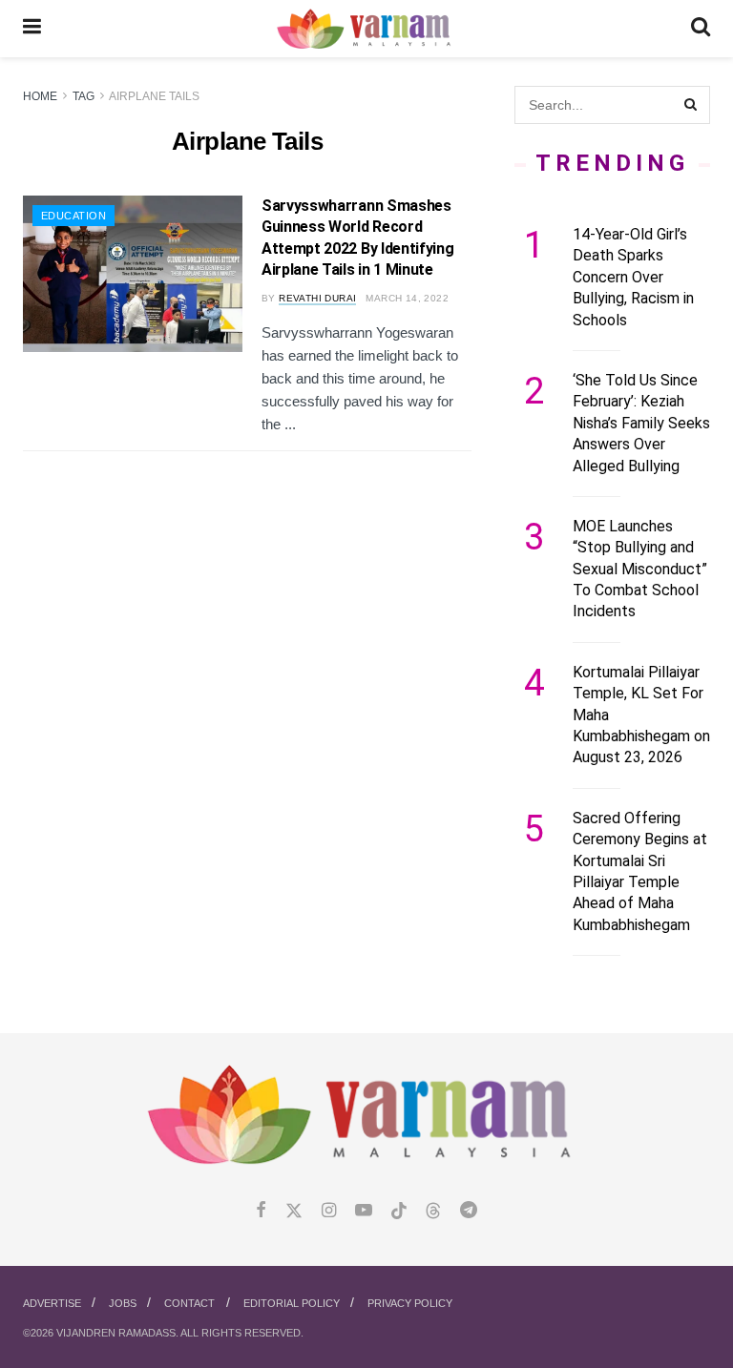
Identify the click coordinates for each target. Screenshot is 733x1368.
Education (73, 215)
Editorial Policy (291, 1303)
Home (40, 96)
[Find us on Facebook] (261, 1211)
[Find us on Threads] (433, 1211)
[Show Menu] (32, 28)
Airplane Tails (154, 96)
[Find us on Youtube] (363, 1211)
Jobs (122, 1303)
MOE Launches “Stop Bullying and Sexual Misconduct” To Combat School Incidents (640, 569)
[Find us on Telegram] (468, 1211)
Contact (189, 1303)
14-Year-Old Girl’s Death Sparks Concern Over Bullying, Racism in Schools (633, 277)
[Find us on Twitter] (294, 1211)
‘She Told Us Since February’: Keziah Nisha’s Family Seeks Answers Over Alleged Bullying (641, 423)
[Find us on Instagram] (329, 1211)
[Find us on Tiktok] (399, 1211)
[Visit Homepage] (366, 29)
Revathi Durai (317, 298)
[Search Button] (700, 28)
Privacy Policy (409, 1303)
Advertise (52, 1303)
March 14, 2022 (407, 298)
